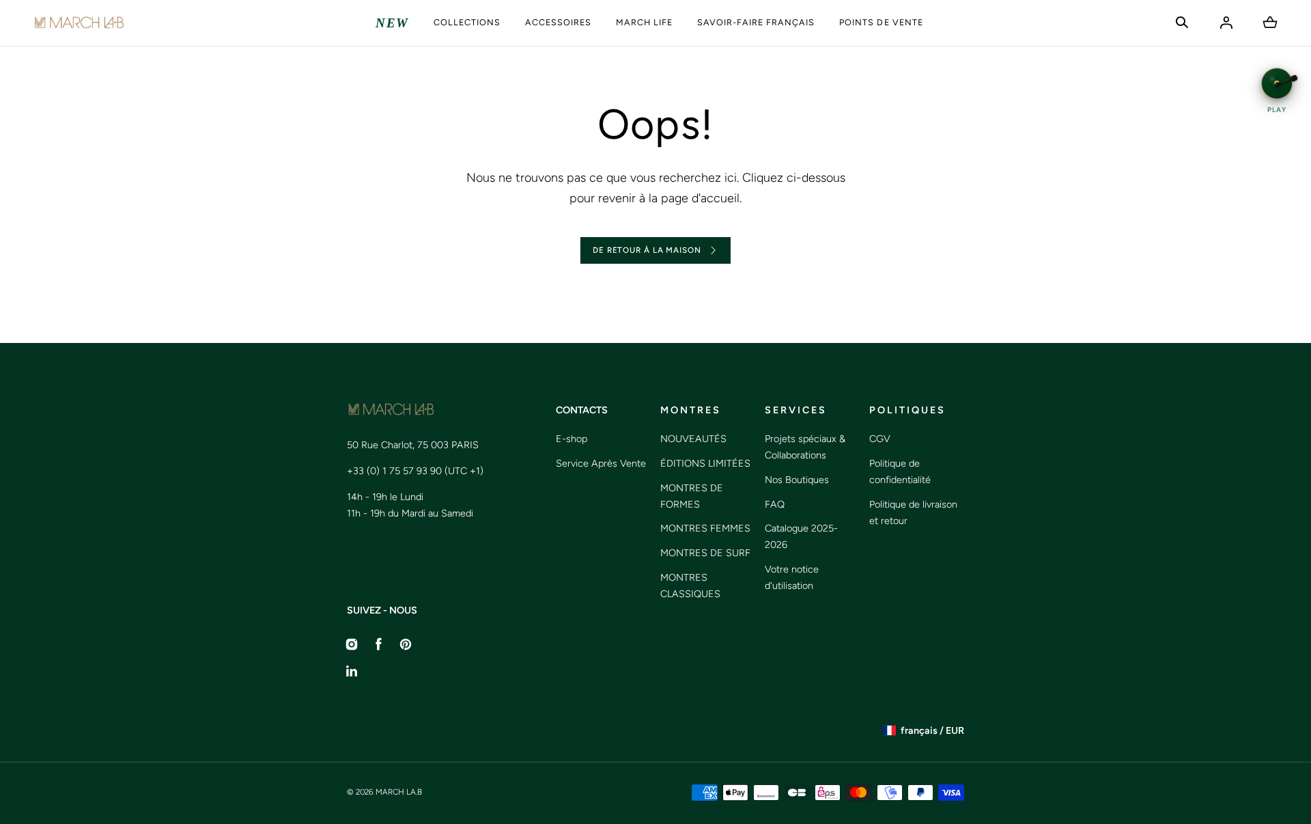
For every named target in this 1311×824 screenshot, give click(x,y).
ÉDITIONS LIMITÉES (705, 463)
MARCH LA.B (399, 792)
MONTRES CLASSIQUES (690, 585)
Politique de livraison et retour (913, 512)
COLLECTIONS (467, 22)
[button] (1182, 22)
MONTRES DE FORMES (691, 496)
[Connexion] (1226, 22)
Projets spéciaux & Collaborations (805, 446)
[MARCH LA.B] (79, 23)
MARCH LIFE (644, 22)
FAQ (775, 504)
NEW (392, 23)
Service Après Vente (601, 463)
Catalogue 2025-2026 (801, 536)
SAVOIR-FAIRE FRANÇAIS (756, 22)
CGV (879, 438)
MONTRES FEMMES (705, 528)
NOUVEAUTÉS (693, 438)
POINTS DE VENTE (880, 22)
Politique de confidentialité (900, 471)
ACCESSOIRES (558, 22)
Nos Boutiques (797, 479)
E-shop (571, 438)
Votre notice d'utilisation (792, 577)
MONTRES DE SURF (705, 553)
